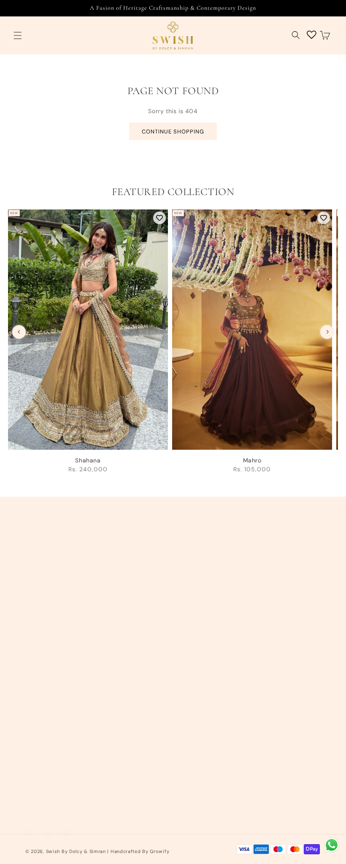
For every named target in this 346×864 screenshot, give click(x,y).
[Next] (327, 332)
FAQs (186, 669)
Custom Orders (47, 650)
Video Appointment (53, 612)
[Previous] (19, 332)
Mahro (252, 460)
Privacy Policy (199, 612)
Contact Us (41, 574)
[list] (173, 345)
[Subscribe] (311, 789)
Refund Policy (199, 631)
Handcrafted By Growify (140, 851)
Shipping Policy (201, 574)
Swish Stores (44, 631)
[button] (17, 35)
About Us (38, 555)
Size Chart (194, 650)
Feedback (39, 689)
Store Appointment (53, 593)
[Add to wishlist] (159, 218)
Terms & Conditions (208, 555)
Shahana (87, 460)
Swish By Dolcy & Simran (76, 851)
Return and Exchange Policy (220, 593)
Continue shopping (173, 131)
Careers (37, 669)
